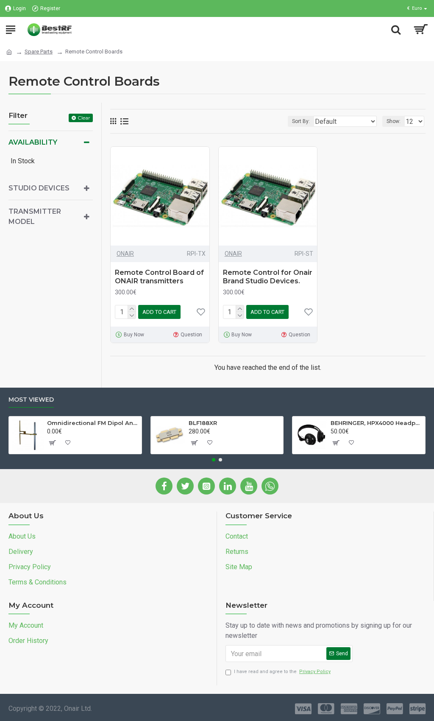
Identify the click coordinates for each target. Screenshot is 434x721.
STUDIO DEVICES (39, 188)
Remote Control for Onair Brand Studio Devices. (267, 276)
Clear (84, 118)
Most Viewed (31, 399)
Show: (394, 121)
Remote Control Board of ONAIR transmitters (159, 276)
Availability (32, 142)
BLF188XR (203, 422)
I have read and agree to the (282, 671)
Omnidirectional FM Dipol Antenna (93, 422)
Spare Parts (39, 51)
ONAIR (125, 253)
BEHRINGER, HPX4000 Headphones (376, 422)
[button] (213, 459)
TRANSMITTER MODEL (34, 216)
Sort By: (301, 121)
